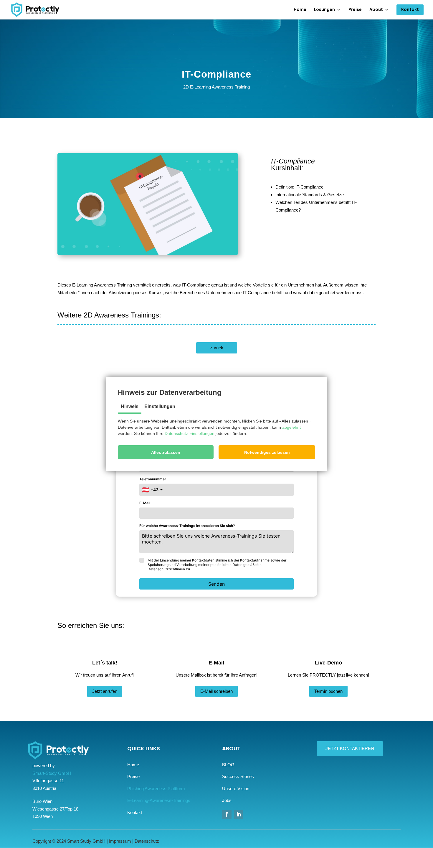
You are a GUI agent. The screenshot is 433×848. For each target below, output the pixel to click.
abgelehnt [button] (291, 427)
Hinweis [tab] (129, 406)
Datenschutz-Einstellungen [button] (189, 433)
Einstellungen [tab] (159, 406)
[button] (166, 452)
